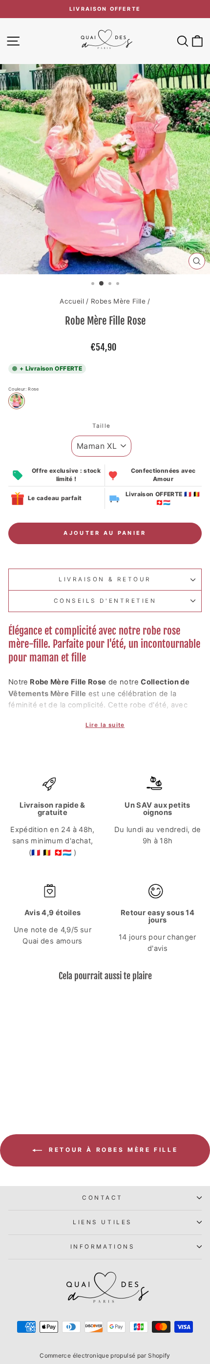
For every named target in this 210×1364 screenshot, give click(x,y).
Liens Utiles (102, 1222)
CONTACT (102, 1197)
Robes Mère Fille (118, 301)
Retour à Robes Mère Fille (112, 1149)
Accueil (72, 301)
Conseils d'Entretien (105, 600)
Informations (102, 1246)
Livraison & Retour (105, 579)
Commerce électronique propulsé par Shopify (105, 1355)
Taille (101, 425)
